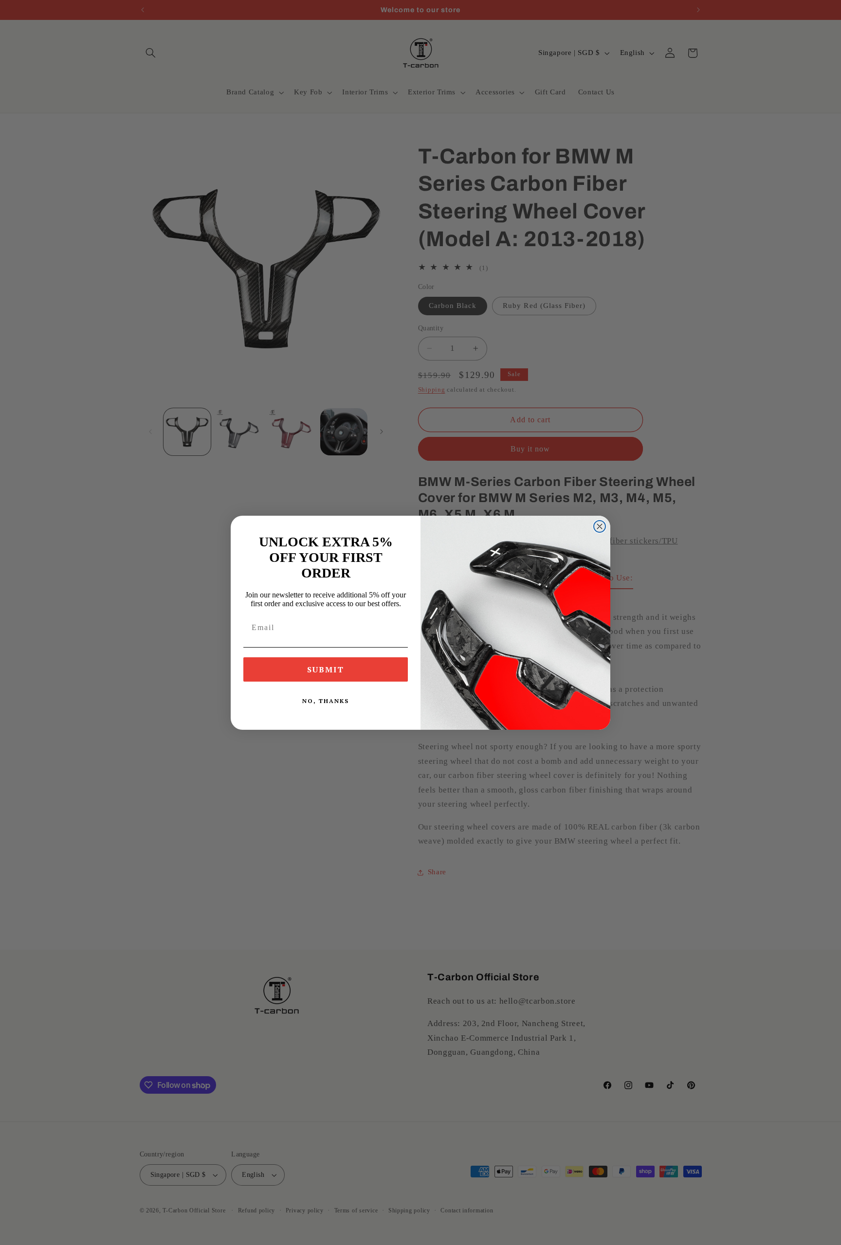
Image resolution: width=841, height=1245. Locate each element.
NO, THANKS (325, 700)
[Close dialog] (599, 526)
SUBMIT (325, 669)
